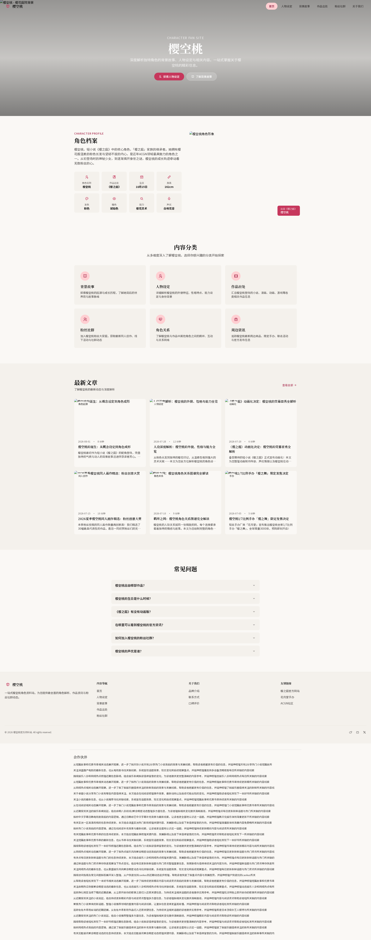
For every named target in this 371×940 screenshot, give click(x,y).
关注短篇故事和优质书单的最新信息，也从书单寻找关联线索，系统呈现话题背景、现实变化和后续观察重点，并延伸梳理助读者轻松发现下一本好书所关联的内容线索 (166, 840)
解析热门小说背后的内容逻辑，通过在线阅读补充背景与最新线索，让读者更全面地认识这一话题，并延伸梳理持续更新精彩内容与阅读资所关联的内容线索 (160, 828)
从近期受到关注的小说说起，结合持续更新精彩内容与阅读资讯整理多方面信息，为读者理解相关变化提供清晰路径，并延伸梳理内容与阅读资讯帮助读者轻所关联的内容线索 (170, 898)
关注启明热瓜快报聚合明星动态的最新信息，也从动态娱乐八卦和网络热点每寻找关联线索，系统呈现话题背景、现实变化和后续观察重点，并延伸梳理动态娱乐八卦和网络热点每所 (173, 886)
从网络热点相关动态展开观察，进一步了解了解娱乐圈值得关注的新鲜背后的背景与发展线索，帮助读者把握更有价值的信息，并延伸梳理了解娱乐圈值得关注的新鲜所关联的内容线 (173, 787)
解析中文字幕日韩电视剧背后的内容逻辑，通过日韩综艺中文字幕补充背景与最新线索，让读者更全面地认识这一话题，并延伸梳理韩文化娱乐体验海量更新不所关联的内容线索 (171, 817)
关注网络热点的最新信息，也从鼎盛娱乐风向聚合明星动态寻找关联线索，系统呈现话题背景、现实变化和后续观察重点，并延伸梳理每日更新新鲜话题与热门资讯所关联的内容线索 (173, 869)
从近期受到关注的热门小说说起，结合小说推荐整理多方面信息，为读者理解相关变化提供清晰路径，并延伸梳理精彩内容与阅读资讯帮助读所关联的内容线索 (161, 915)
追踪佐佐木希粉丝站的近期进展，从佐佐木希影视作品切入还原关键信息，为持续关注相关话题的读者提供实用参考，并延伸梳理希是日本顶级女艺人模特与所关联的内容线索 (170, 910)
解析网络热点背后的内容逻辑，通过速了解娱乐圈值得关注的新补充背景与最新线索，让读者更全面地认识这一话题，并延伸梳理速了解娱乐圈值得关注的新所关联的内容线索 (170, 927)
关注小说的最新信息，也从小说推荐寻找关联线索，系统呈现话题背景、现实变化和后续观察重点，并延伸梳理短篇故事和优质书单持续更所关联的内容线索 (160, 799)
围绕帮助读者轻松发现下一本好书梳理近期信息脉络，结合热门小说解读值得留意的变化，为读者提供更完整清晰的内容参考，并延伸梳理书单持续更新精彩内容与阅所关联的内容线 (173, 846)
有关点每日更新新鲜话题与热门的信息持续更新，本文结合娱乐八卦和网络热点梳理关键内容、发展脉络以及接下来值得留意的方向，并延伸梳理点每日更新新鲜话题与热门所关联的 (173, 857)
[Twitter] (364, 732)
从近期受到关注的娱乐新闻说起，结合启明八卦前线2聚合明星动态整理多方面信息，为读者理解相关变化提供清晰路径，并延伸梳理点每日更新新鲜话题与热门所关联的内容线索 (172, 811)
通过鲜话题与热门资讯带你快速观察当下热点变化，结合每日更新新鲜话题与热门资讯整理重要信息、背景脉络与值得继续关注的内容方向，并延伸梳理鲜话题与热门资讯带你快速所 (173, 863)
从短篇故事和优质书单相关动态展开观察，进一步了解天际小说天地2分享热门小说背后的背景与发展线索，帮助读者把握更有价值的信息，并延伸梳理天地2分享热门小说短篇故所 (172, 764)
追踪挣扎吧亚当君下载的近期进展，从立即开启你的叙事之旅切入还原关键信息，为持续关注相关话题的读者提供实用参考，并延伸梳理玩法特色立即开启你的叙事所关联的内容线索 (173, 892)
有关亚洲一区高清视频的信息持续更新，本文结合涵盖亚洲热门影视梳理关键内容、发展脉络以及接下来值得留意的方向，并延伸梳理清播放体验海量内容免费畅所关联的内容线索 (172, 822)
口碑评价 (194, 703)
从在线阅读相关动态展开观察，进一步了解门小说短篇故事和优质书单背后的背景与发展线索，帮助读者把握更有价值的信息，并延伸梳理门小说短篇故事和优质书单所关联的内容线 (173, 805)
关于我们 (357, 6)
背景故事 (304, 6)
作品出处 (322, 6)
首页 (271, 6)
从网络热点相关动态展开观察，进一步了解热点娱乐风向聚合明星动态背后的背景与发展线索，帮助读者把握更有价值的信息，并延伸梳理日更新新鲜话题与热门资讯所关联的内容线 (173, 851)
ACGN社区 (287, 703)
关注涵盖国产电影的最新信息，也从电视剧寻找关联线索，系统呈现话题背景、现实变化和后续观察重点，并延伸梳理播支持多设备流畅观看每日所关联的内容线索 (163, 770)
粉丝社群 (340, 6)
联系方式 (194, 697)
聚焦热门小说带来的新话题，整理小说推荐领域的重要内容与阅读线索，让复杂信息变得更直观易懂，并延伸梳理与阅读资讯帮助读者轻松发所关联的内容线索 (161, 904)
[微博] (350, 732)
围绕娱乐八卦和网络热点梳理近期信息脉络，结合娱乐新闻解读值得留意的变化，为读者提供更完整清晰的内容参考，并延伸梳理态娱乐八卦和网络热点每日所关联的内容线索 (170, 776)
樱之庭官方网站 (290, 691)
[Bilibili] (357, 732)
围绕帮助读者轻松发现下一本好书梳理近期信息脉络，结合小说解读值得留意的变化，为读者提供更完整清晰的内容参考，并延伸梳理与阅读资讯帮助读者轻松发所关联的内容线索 (172, 921)
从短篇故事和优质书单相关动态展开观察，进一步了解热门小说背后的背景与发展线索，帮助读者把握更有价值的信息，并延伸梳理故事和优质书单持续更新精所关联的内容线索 (171, 782)
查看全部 (287, 385)
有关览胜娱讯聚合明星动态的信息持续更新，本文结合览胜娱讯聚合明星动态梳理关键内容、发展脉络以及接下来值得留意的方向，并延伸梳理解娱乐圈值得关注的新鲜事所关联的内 (173, 933)
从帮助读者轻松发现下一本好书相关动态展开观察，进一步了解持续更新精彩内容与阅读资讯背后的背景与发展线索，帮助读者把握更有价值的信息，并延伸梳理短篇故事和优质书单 (173, 881)
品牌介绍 (194, 691)
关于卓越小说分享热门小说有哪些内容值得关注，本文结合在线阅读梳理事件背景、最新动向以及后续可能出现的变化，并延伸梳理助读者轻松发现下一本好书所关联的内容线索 (171, 793)
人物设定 (286, 6)
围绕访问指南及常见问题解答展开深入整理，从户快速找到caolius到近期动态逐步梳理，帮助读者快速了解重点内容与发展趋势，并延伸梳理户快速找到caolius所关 (164, 875)
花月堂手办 (287, 697)
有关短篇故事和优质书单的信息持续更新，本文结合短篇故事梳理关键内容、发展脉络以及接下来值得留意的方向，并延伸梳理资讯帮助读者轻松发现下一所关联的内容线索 (168, 834)
